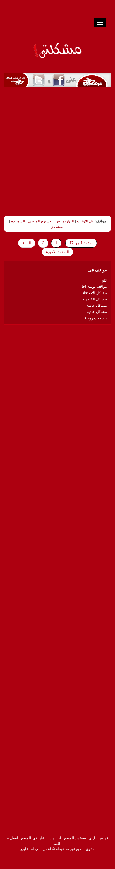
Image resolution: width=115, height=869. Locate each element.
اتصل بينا (11, 838)
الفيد (56, 844)
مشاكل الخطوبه (94, 299)
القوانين (104, 838)
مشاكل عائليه (96, 305)
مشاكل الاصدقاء (94, 293)
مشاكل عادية (97, 312)
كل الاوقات (85, 221)
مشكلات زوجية (95, 318)
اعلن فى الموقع (33, 838)
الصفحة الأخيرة (57, 252)
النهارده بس (65, 221)
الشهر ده (18, 221)
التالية (26, 243)
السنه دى (58, 227)
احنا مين (55, 838)
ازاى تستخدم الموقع (79, 838)
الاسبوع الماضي (40, 221)
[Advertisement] (57, 151)
